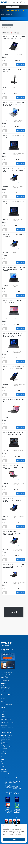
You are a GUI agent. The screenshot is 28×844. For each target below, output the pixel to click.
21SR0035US (4, 153)
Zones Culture (4, 709)
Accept (14, 839)
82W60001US (5, 318)
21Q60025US (5, 549)
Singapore (3, 766)
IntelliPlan (3, 701)
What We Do (4, 714)
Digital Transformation (5, 721)
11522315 (4, 486)
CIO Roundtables (4, 743)
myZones (3, 698)
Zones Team (3, 711)
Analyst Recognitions (5, 737)
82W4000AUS (5, 417)
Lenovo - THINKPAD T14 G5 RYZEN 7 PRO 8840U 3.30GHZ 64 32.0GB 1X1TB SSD (13, 269)
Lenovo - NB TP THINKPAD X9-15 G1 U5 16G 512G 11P (13, 235)
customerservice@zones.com (7, 773)
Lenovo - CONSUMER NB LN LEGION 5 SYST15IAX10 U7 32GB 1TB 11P (13, 37)
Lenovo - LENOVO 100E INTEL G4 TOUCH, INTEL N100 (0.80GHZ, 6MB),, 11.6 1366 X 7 (13, 467)
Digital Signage (4, 725)
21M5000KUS (5, 351)
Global (2, 759)
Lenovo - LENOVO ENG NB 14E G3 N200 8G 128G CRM (12, 301)
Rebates (14, 160)
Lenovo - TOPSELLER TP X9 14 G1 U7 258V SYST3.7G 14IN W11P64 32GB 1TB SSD (13, 170)
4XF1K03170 (4, 87)
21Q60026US (5, 252)
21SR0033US (5, 219)
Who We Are (4, 707)
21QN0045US (5, 384)
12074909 (4, 387)
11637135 (4, 123)
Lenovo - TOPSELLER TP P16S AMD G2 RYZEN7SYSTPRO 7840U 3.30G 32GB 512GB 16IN (13, 566)
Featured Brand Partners (6, 732)
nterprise (3, 703)
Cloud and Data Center (6, 674)
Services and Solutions (6, 672)
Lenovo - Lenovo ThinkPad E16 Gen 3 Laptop (13, 136)
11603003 (4, 354)
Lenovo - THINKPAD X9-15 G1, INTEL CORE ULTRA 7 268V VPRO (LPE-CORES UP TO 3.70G (13, 533)
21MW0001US (5, 120)
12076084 (4, 222)
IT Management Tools (6, 694)
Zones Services (4, 716)
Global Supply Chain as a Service (8, 722)
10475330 (4, 420)
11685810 (4, 453)
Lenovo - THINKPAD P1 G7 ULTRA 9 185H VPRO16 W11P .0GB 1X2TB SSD (13, 433)
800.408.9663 (4, 771)
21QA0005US (5, 186)
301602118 (4, 552)
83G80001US (5, 483)
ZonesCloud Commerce (6, 700)
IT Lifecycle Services (5, 680)
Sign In (24, 2)
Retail (2, 756)
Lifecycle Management (6, 718)
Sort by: (6, 6)
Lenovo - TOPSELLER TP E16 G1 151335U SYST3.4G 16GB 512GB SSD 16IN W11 (12, 500)
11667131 (3, 288)
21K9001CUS (4, 582)
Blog (2, 740)
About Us (3, 683)
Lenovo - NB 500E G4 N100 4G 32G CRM (13, 400)
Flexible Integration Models (6, 704)
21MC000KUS (5, 285)
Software (3, 724)
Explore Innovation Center (6, 746)
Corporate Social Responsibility (7, 688)
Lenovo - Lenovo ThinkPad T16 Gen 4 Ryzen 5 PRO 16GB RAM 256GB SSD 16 (13, 368)
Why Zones (3, 685)
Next (13, 612)
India (2, 764)
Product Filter (6, 24)
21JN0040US (5, 516)
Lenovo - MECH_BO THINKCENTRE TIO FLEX (13, 70)
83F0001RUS (5, 54)
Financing (3, 690)
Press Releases (4, 748)
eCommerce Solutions (5, 697)
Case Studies (3, 742)
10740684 (4, 519)
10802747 (4, 585)
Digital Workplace (4, 677)
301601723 (4, 255)
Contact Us (3, 769)
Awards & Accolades (5, 739)
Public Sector (4, 753)
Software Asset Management (7, 727)
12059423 (4, 189)
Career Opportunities (5, 687)
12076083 (4, 156)
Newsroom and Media (6, 735)
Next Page (23, 630)
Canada (2, 761)
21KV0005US (5, 450)
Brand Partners (4, 730)
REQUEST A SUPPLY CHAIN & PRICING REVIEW (14, 18)
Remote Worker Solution (6, 719)
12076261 (4, 57)
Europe (2, 763)
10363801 (4, 321)
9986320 (4, 90)
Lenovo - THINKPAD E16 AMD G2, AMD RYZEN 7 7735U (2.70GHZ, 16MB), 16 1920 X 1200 (12, 335)
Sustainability (3, 691)
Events (2, 745)
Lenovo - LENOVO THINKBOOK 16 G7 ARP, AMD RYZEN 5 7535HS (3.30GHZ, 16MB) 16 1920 (13, 104)
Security (2, 679)
